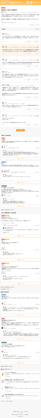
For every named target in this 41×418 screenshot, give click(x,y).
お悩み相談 (5, 4)
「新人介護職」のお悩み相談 (12, 4)
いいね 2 (36, 41)
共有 (32, 24)
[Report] (28, 25)
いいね (37, 53)
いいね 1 (37, 24)
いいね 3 (36, 97)
